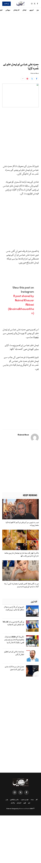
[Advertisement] (20, 37)
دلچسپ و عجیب (24, 800)
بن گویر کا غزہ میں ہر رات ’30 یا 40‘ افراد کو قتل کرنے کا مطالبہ (13, 623)
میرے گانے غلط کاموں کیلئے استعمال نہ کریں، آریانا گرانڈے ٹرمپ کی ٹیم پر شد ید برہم (21, 585)
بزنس (7, 800)
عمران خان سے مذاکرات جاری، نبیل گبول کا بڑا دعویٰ (14, 668)
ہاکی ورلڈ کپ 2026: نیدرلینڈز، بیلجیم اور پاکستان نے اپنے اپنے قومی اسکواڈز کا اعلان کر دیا (14, 640)
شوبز (29, 803)
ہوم (38, 10)
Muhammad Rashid (24, 809)
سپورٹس (8, 10)
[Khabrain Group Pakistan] (20, 3)
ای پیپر (31, 10)
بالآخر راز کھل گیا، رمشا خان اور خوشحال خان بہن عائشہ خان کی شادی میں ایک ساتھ (21, 554)
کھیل (24, 803)
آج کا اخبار (6, 4)
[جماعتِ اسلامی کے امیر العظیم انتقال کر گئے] (32, 656)
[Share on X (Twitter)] (32, 79)
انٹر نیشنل (16, 10)
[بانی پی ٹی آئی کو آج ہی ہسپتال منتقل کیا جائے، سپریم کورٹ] (32, 611)
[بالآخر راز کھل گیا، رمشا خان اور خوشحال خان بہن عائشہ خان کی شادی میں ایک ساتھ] (20, 540)
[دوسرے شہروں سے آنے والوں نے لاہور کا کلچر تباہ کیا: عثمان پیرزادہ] (20, 509)
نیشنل (24, 10)
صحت (32, 800)
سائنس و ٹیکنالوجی (14, 800)
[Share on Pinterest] (27, 79)
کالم (37, 800)
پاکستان (13, 803)
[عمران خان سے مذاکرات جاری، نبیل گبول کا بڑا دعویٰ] (32, 671)
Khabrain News (35, 73)
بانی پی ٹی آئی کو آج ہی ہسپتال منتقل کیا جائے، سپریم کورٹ (14, 608)
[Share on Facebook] (37, 79)
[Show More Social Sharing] (23, 79)
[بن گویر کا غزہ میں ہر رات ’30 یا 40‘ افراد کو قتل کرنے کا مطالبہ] (32, 626)
